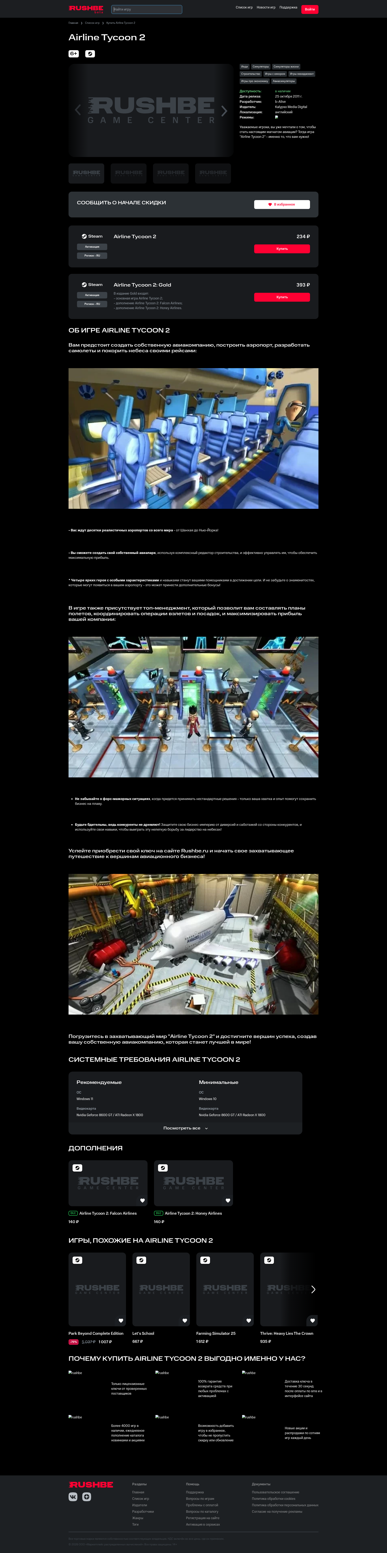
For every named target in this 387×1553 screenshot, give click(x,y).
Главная (73, 23)
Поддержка (195, 1492)
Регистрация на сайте (203, 1518)
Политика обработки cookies (273, 1498)
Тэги (135, 1524)
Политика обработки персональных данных (285, 1505)
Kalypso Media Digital (291, 107)
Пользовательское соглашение (275, 1492)
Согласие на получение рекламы (277, 1511)
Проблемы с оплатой (202, 1505)
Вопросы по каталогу (202, 1511)
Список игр (92, 23)
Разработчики (143, 1511)
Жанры (137, 1518)
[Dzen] (86, 1496)
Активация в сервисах (203, 1524)
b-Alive (280, 101)
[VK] (73, 1496)
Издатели (139, 1505)
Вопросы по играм (200, 1498)
